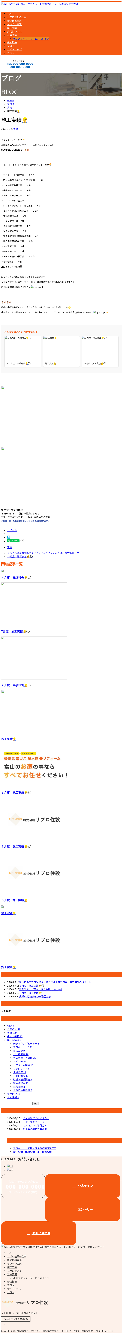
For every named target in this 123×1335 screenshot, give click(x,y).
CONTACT (11, 71)
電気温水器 (20, 1083)
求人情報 (13, 1097)
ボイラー (19, 1061)
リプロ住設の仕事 (16, 17)
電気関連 (19, 1086)
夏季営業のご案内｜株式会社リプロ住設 (40, 989)
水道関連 (19, 1072)
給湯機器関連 (14, 20)
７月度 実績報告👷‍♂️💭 (16, 685)
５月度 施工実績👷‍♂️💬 (31, 993)
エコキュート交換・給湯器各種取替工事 (34, 1148)
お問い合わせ (41, 1233)
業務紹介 (13, 1093)
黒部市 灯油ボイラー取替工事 (35, 996)
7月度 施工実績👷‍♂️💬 (15, 631)
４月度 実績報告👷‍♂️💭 (16, 577)
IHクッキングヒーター (26, 1043)
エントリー (85, 1209)
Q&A (10, 1025)
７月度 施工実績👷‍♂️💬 (16, 846)
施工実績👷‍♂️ (8, 739)
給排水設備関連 (22, 1079)
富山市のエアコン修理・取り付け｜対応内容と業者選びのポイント (55, 982)
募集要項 (12, 35)
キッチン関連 (14, 24)
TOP (9, 13)
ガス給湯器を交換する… (36, 1118)
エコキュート (22, 1047)
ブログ (10, 46)
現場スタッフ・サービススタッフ (31, 38)
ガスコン (19, 1050)
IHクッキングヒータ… (35, 1122)
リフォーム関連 (23, 1065)
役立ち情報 (14, 1036)
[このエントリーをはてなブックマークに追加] (8, 537)
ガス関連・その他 (24, 1058)
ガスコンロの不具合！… (36, 1125)
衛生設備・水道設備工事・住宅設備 (32, 1151)
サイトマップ (14, 49)
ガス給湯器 (20, 1054)
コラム (10, 53)
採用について (14, 31)
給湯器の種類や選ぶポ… (36, 1129)
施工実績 (12, 28)
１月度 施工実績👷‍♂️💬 (16, 792)
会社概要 (12, 42)
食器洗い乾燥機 (22, 1090)
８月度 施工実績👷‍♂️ (14, 900)
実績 (15, 129)
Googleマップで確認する (16, 1319)
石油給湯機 (20, 1076)
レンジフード (21, 1068)
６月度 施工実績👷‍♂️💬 (31, 985)
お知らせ (13, 1029)
